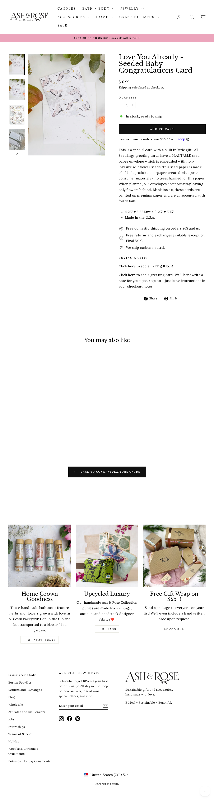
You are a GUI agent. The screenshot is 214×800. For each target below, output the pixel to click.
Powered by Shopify (107, 783)
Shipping (125, 87)
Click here (127, 275)
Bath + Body (96, 8)
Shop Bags (107, 629)
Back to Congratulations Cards (110, 471)
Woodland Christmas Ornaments (23, 751)
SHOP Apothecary (40, 639)
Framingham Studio (22, 675)
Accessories (72, 17)
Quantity (128, 97)
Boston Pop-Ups (20, 682)
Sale (62, 25)
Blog (11, 697)
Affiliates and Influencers (26, 712)
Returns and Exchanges (25, 690)
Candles (66, 8)
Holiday (13, 741)
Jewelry (130, 8)
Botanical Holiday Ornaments (29, 761)
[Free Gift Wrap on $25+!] (174, 556)
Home (103, 17)
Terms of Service (20, 734)
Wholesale (15, 705)
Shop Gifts (174, 628)
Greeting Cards (137, 17)
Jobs (11, 719)
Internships (16, 727)
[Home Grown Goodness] (39, 556)
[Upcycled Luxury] (107, 556)
